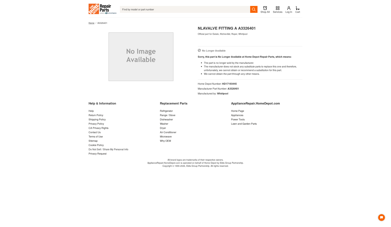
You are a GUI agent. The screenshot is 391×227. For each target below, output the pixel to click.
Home (91, 23)
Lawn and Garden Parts (244, 123)
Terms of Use (96, 136)
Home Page (237, 111)
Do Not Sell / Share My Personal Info (108, 149)
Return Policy (96, 115)
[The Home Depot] (103, 9)
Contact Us (95, 132)
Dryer (163, 128)
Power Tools (238, 119)
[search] (254, 9)
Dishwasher (166, 119)
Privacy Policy (96, 123)
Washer (164, 123)
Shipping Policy (97, 119)
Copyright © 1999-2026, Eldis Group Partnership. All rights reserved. (196, 165)
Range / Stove (167, 115)
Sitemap (93, 140)
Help (91, 111)
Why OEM (165, 140)
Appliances (237, 115)
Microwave (166, 136)
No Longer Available (214, 50)
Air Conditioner (168, 132)
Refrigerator (166, 111)
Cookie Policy (96, 145)
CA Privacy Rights (98, 128)
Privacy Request (97, 153)
